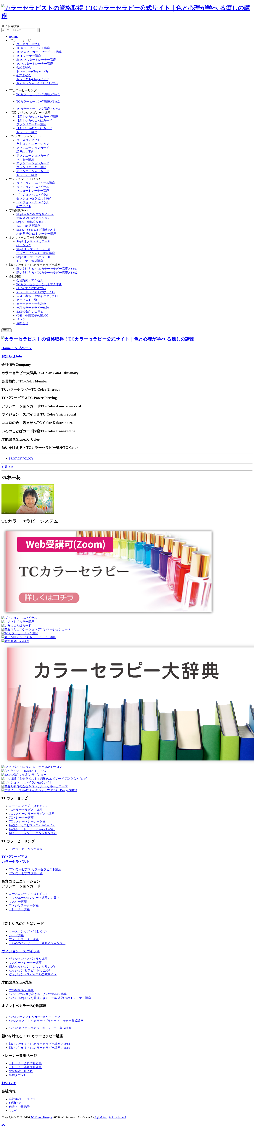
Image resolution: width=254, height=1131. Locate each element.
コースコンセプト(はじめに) (27, 805)
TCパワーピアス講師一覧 (26, 873)
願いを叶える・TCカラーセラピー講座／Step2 (47, 272)
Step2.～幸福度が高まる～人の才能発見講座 (38, 994)
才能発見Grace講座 (21, 990)
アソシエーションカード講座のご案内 (34, 897)
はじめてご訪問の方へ (31, 288)
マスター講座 (18, 901)
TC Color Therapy (41, 1117)
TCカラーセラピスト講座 (33, 48)
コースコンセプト (28, 44)
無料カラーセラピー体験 (32, 307)
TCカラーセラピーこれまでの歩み (39, 284)
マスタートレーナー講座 (25, 962)
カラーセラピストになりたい (35, 292)
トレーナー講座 (19, 909)
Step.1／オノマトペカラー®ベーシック (34, 1016)
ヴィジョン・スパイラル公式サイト (33, 974)
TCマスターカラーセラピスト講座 (39, 51)
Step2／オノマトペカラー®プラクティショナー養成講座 (46, 1020)
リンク (20, 319)
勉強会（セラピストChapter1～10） (32, 825)
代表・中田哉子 (19, 1106)
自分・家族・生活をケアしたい (37, 296)
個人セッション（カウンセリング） (33, 833)
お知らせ (11, 356)
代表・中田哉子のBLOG (32, 315)
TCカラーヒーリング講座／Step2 (38, 101)
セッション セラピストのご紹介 (30, 970)
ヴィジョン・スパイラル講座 (35, 182)
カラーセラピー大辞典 (31, 303)
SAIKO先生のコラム (30, 311)
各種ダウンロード (21, 1075)
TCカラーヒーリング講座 (26, 849)
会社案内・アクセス (29, 280)
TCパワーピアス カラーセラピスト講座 (35, 869)
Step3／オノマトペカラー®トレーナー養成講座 (40, 1028)
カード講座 (16, 935)
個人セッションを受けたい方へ (37, 83)
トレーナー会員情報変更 (25, 1067)
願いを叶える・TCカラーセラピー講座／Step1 (47, 268)
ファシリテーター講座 (24, 905)
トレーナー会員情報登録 (25, 1063)
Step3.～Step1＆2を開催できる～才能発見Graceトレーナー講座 (50, 997)
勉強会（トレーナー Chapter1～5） (32, 829)
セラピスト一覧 (26, 299)
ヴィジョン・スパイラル (20, 951)
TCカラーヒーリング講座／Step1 (38, 94)
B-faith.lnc (100, 1117)
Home (16, 348)
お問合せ (22, 323)
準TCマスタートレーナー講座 (36, 59)
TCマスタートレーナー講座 (34, 63)
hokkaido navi (117, 1117)
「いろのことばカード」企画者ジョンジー (37, 943)
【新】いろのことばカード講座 (37, 116)
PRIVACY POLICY (21, 458)
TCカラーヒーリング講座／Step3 (38, 108)
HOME (13, 36)
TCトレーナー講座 (28, 55)
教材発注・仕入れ (21, 1071)
